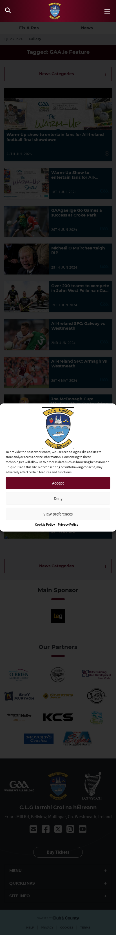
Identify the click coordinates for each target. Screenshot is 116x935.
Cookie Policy (45, 524)
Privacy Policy (68, 524)
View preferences (58, 514)
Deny (58, 498)
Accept (58, 483)
